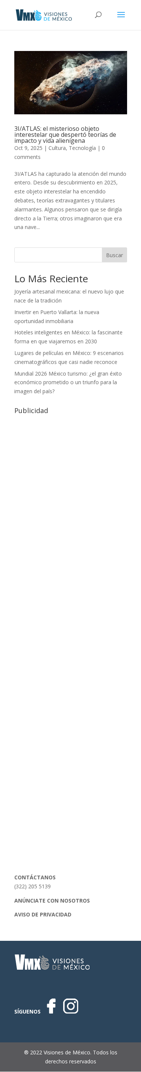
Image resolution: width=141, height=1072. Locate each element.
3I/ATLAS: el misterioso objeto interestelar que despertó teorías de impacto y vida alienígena (65, 134)
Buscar (114, 255)
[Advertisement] (70, 488)
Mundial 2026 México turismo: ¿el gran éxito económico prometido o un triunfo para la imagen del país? (68, 382)
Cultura (57, 147)
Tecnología (82, 147)
